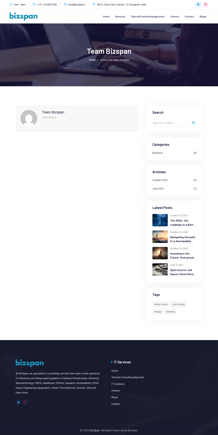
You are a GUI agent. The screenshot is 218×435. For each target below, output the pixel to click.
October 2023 (160, 180)
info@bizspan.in (76, 4)
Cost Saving (178, 304)
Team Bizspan (53, 112)
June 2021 (158, 188)
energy (157, 311)
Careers (174, 16)
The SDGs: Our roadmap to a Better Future (183, 224)
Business (157, 152)
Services (120, 16)
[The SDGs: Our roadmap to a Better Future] (160, 220)
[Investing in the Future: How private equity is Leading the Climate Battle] (160, 253)
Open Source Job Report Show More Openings (182, 274)
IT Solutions (118, 384)
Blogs (203, 16)
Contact (189, 16)
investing (170, 311)
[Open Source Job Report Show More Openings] (160, 269)
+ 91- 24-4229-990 (47, 4)
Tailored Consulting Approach (148, 16)
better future (161, 304)
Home (106, 16)
